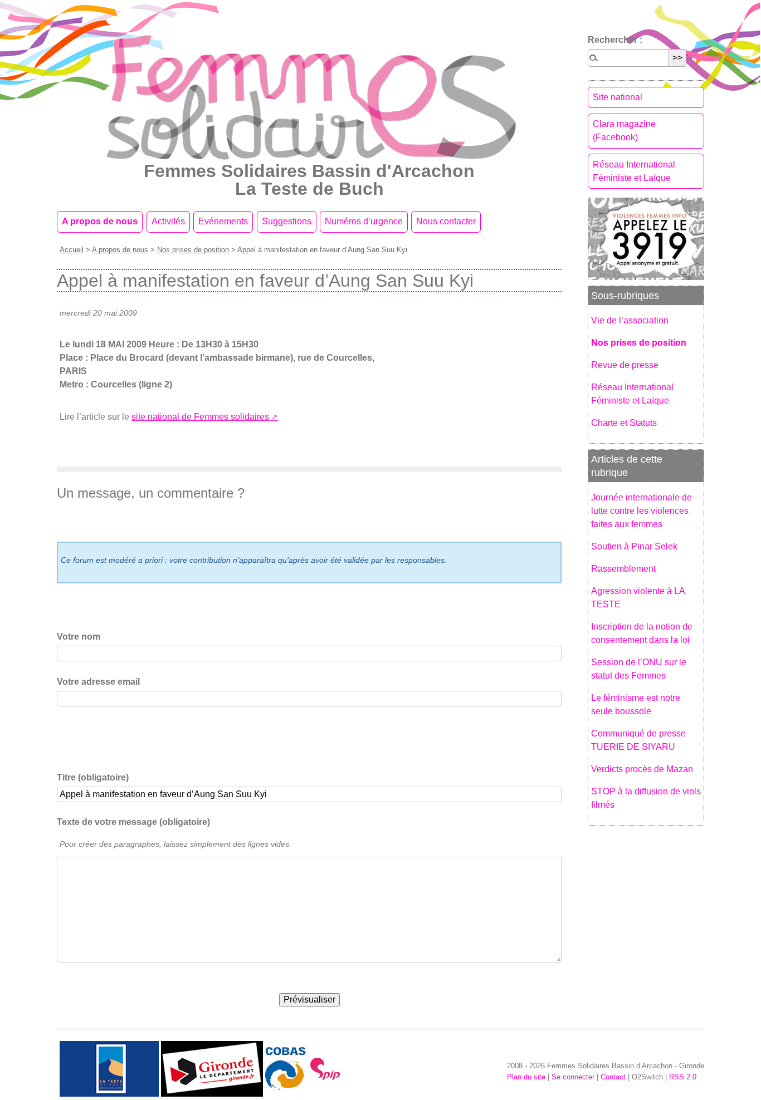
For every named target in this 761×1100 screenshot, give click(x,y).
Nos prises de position (193, 249)
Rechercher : (615, 40)
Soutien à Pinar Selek (634, 546)
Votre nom (78, 636)
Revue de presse (624, 365)
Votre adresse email (98, 681)
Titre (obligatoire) (93, 777)
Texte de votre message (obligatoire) (133, 822)
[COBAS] (285, 1068)
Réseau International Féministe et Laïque (634, 171)
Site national (617, 97)
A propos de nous (100, 221)
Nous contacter (446, 221)
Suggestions (286, 221)
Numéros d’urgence (364, 221)
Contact (613, 1077)
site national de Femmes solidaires (200, 416)
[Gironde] (212, 1068)
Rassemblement (623, 568)
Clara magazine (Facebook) (624, 130)
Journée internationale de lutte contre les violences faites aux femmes (641, 511)
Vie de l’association (630, 320)
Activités (168, 221)
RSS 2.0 (682, 1077)
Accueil (72, 249)
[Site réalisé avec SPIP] (325, 1068)
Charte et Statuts (624, 423)
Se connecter (573, 1077)
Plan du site (526, 1077)
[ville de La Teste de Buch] (109, 1068)
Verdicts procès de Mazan (642, 769)
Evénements (223, 221)
